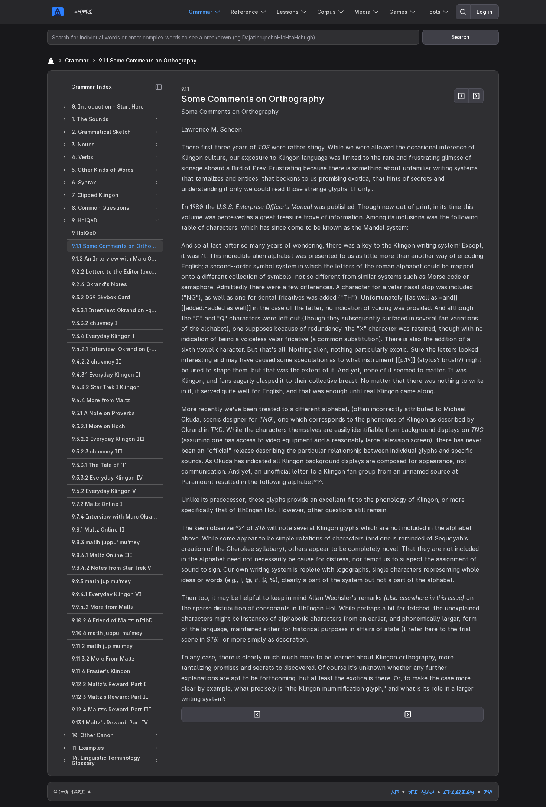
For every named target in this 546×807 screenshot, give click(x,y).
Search (460, 37)
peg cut (421, 792)
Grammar (76, 60)
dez (395, 792)
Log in (485, 12)
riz (488, 792)
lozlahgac (458, 792)
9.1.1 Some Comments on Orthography (147, 60)
